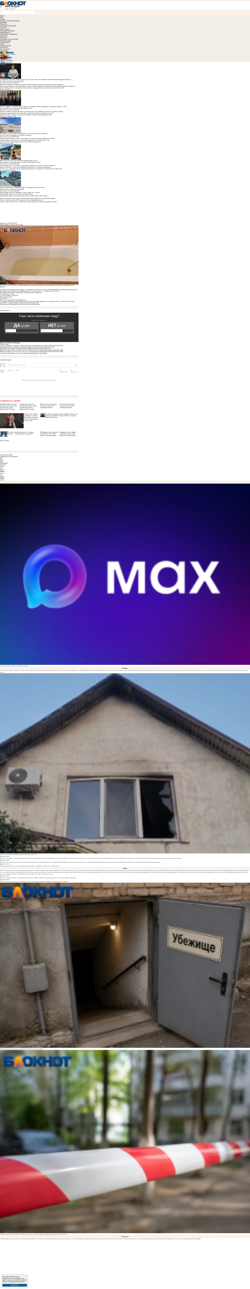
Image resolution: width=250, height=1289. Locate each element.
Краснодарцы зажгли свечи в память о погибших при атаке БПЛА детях (19, 1238)
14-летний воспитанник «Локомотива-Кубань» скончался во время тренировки (197, 670)
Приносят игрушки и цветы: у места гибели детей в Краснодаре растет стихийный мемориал (67, 670)
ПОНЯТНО (14, 1285)
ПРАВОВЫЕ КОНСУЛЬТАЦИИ (9, 39)
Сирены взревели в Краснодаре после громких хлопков (54, 1234)
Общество (3, 223)
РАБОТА (10, 52)
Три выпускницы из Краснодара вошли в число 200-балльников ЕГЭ (20, 142)
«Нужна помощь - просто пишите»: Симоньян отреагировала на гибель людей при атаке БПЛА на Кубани (55, 872)
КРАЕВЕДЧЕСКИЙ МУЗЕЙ (8, 26)
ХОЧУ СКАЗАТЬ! (5, 49)
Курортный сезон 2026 (6, 143)
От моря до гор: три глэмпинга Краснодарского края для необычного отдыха (21, 870)
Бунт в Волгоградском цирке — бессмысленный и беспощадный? (18, 877)
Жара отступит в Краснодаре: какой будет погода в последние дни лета (56, 1238)
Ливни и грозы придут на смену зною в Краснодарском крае (135, 858)
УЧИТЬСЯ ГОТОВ (10, 54)
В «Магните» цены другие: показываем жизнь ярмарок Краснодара (20, 348)
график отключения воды (18, 353)
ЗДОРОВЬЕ (3, 22)
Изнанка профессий (6, 62)
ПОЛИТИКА (3, 37)
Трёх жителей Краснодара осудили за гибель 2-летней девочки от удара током (111, 670)
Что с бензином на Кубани (8, 170)
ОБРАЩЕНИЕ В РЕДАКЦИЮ (8, 34)
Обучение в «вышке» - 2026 (8, 116)
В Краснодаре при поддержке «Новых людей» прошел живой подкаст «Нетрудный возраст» (155, 872)
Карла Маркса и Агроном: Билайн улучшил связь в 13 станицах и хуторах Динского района (155, 670)
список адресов (30, 353)
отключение (27, 304)
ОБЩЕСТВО (3, 36)
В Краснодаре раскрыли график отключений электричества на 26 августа (59, 870)
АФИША (2, 19)
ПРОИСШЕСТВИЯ (5, 41)
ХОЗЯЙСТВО (4, 47)
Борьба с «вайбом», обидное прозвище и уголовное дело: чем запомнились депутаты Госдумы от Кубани (31, 111)
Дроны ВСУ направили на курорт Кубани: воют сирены (77, 862)
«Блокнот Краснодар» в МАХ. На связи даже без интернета (14, 665)
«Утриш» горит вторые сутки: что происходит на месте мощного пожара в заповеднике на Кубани (95, 858)
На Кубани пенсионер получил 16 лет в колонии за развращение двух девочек (178, 1238)
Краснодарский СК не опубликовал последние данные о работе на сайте (21, 347)
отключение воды (5, 353)
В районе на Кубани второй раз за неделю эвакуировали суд (221, 870)
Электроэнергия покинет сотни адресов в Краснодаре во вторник (141, 1238)
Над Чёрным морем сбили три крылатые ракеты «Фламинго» (167, 858)
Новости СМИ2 (4, 440)
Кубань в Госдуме (5, 89)
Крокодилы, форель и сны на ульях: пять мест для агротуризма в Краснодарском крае (26, 351)
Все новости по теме (6, 83)
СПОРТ (2, 44)
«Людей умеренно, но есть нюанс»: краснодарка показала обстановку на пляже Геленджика (27, 165)
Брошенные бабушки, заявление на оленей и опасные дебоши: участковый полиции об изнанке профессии (31, 84)
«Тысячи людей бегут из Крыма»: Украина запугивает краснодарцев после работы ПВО (26, 345)
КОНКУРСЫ (3, 24)
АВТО (1, 17)
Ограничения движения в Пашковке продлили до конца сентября (147, 870)
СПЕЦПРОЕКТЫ (5, 42)
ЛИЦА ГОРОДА (4, 29)
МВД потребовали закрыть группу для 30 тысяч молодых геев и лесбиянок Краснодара (26, 350)
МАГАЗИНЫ (9, 61)
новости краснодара (41, 353)
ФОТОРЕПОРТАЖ (5, 46)
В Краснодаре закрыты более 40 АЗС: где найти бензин (16, 194)
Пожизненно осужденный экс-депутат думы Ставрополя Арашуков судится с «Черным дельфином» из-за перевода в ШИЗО (32, 862)
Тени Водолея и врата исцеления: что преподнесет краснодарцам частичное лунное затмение (202, 872)
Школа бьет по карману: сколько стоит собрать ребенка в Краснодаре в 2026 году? (22, 670)
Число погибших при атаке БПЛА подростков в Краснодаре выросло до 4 (20, 854)
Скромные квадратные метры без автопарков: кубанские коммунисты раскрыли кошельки (26, 113)
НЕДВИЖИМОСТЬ (5, 32)
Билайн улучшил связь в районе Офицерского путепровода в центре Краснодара (184, 870)
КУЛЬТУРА (3, 27)
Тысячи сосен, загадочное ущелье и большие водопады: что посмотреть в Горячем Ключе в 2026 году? (31, 169)
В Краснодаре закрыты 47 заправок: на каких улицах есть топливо (20, 192)
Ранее (17, 370)
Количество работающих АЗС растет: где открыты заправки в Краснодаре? (58, 877)
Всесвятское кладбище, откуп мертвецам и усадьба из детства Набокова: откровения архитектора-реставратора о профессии (37, 86)
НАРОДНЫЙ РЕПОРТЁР (7, 31)
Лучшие (9, 370)
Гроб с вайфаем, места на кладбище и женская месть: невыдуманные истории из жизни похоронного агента (32, 88)
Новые (2, 370)
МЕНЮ (2, 16)
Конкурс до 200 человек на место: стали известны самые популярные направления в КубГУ (27, 138)
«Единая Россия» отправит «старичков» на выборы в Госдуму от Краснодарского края (25, 115)
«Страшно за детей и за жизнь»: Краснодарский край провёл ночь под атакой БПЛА (23, 1048)
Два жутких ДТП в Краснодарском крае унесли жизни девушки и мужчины (110, 862)
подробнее (15, 456)
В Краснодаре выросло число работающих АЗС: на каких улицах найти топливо (24, 196)
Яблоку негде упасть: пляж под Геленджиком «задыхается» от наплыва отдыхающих (25, 167)
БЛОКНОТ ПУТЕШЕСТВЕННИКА (10, 21)
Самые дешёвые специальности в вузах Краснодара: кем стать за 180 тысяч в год (24, 140)
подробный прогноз (5, 456)
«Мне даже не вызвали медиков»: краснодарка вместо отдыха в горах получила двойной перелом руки (104, 870)
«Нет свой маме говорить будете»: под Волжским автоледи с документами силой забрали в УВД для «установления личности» (33, 881)
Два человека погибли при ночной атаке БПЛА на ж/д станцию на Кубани (20, 1234)
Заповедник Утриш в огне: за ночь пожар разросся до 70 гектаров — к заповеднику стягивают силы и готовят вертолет (31, 866)
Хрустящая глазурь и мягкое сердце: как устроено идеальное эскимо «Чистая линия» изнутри (30, 874)
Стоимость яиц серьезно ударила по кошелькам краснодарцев (145, 862)
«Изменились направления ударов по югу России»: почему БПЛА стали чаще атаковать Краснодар (107, 872)
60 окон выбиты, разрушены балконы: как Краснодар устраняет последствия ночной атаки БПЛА (100, 1238)
